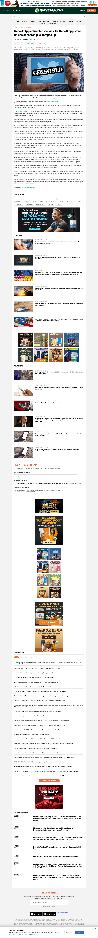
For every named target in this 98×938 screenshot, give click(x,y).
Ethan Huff (45, 255)
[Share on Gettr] (40, 43)
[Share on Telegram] (28, 43)
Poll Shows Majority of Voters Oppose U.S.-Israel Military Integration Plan (36, 748)
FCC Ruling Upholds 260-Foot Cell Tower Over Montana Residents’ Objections (37, 730)
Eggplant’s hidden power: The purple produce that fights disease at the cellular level (39, 700)
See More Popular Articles (49, 780)
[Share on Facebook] (20, 43)
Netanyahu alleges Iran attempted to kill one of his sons (30, 716)
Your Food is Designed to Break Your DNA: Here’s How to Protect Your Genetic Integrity (40, 725)
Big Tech (30, 47)
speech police (40, 49)
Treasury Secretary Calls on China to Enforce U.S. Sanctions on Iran (34, 677)
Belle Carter (45, 270)
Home (17, 21)
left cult (28, 49)
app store (20, 47)
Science (43, 23)
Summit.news (18, 111)
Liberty (33, 49)
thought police (64, 49)
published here (45, 924)
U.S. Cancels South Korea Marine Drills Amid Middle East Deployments (35, 687)
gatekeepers (18, 49)
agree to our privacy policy (26, 934)
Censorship (37, 47)
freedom (76, 47)
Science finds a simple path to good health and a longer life (31, 734)
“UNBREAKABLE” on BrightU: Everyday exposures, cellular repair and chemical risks (39, 762)
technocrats (55, 49)
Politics (24, 21)
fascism (70, 47)
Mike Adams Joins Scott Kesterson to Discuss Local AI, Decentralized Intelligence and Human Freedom (53, 829)
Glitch (24, 49)
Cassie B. (45, 239)
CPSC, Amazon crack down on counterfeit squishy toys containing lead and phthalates (40, 691)
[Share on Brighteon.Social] (16, 43)
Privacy (53, 919)
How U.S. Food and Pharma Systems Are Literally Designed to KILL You (35, 673)
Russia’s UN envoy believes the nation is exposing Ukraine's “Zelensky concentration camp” (41, 696)
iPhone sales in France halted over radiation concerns (52, 403)
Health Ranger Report (21, 812)
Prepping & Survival (75, 21)
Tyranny (76, 49)
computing (44, 47)
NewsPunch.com (52, 102)
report (26, 125)
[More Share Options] (44, 43)
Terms (57, 919)
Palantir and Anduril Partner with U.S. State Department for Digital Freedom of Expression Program (43, 743)
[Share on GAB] (32, 43)
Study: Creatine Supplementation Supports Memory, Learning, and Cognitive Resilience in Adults (43, 766)
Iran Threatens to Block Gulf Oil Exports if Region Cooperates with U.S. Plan (37, 668)
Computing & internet (25, 28)
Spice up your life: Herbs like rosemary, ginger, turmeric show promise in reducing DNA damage (42, 776)
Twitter (71, 49)
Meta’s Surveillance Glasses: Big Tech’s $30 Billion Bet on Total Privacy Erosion (37, 739)
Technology (53, 23)
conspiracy (51, 47)
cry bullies (58, 47)
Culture (32, 21)
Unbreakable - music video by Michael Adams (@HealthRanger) (56, 856)
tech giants (48, 49)
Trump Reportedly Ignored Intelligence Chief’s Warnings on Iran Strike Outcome (38, 753)
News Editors (28, 39)
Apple (26, 47)
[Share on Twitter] (24, 43)
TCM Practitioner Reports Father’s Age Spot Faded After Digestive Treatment (37, 711)
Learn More (69, 932)
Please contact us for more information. (24, 491)
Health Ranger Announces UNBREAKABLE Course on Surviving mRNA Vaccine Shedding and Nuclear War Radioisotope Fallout (58, 838)
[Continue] (66, 902)
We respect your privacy (49, 906)
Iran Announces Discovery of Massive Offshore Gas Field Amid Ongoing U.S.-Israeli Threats (41, 720)
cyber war (65, 47)
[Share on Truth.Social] (36, 43)
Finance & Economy (59, 21)
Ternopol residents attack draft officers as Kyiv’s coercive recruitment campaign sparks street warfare (44, 757)
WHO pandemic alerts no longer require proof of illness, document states (36, 682)
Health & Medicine (44, 21)
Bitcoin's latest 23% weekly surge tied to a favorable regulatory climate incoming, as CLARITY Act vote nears (46, 771)
